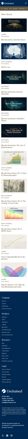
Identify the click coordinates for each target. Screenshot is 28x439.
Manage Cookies (6, 374)
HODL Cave (5, 358)
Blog (3, 343)
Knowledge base (6, 348)
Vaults (3, 319)
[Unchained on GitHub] (11, 436)
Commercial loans (6, 329)
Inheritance (5, 322)
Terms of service (6, 369)
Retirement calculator (7, 361)
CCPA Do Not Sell (6, 382)
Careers (4, 303)
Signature (4, 317)
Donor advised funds (7, 334)
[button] (26, 3)
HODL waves (5, 355)
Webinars (4, 353)
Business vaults (6, 332)
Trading (4, 324)
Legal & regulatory (6, 379)
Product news (5, 350)
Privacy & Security (6, 308)
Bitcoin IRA (4, 327)
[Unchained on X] (3, 436)
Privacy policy (5, 372)
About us (4, 301)
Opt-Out (4, 377)
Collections (4, 345)
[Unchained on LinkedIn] (7, 436)
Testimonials (5, 306)
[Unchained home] (7, 3)
